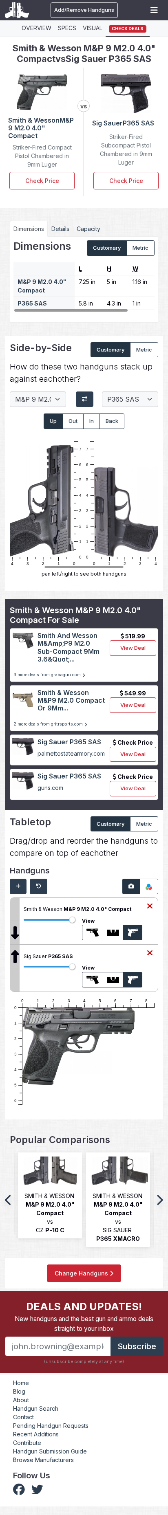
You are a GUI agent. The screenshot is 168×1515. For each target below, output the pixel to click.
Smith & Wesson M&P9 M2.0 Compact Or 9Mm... (71, 700)
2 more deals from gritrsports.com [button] (48, 724)
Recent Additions (36, 1434)
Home (21, 1382)
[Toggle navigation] (154, 10)
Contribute (27, 1442)
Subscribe (136, 1346)
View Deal (133, 647)
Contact (23, 1417)
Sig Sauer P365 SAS (69, 742)
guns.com (50, 787)
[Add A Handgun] (18, 886)
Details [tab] (60, 228)
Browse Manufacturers (43, 1459)
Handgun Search (35, 1408)
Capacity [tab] (88, 228)
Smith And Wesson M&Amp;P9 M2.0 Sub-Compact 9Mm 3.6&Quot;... (68, 647)
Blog (19, 1391)
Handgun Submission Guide (50, 1451)
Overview (36, 27)
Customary (107, 247)
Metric (140, 247)
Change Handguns (82, 1273)
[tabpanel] (84, 276)
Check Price (42, 180)
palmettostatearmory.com (71, 753)
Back (112, 421)
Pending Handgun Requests (50, 1425)
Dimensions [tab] (28, 228)
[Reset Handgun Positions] (38, 886)
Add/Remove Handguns (84, 10)
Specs (67, 27)
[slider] (72, 920)
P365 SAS (32, 303)
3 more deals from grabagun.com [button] (47, 674)
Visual (92, 27)
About (21, 1399)
